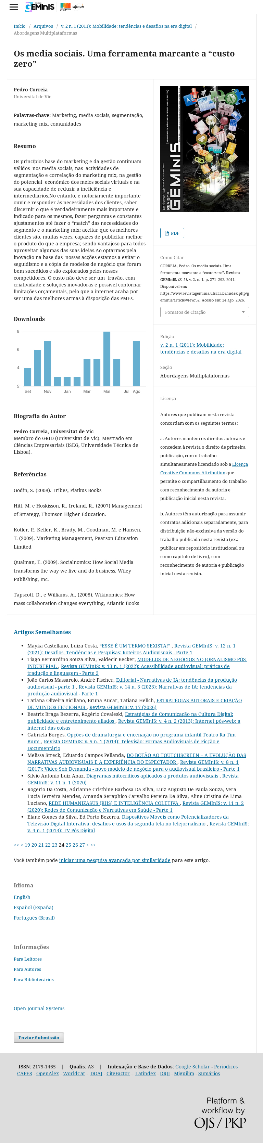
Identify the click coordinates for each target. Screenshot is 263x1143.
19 (27, 845)
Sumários (209, 1073)
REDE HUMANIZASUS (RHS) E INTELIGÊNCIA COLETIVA (114, 803)
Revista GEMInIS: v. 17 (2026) (122, 707)
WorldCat (74, 1073)
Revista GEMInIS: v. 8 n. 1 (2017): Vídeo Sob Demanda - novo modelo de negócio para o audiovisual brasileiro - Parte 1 (133, 765)
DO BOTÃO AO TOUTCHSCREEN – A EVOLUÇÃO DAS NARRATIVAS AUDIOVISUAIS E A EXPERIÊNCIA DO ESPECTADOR (136, 758)
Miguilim (184, 1073)
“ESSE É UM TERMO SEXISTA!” (136, 645)
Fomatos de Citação (185, 312)
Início (20, 26)
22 (48, 845)
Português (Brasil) (34, 917)
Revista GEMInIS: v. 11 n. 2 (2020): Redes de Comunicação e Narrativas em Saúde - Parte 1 (135, 806)
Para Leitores (28, 959)
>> (93, 845)
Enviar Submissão (38, 1038)
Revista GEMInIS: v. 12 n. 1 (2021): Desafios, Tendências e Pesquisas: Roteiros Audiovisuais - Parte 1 (131, 649)
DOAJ (96, 1073)
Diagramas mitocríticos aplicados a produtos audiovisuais (153, 775)
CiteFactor (118, 1073)
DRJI (165, 1073)
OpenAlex (47, 1073)
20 (34, 845)
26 (75, 845)
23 (55, 845)
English (22, 897)
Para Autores (27, 969)
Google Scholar (192, 1066)
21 (41, 845)
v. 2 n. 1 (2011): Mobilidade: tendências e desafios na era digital (126, 26)
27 (82, 845)
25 (68, 845)
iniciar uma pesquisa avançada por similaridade (115, 860)
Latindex (145, 1073)
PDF (174, 233)
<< (16, 845)
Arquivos (43, 26)
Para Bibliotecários (34, 979)
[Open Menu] (14, 7)
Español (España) (33, 907)
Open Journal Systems (39, 1008)
